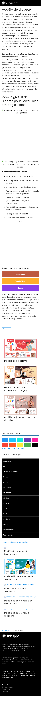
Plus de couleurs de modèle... (13, 449)
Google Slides (20, 281)
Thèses (6, 503)
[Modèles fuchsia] (36, 440)
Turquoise (6, 329)
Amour (5, 466)
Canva (20, 288)
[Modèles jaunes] (21, 445)
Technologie (8, 535)
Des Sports (7, 487)
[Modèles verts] (29, 445)
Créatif (6, 482)
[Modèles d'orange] (14, 445)
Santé (5, 514)
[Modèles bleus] (6, 440)
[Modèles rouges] (6, 445)
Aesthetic (7, 461)
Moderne (6, 519)
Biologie (6, 477)
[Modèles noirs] (36, 445)
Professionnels (8, 530)
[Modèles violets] (29, 440)
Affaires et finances (10, 498)
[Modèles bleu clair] (14, 440)
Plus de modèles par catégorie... (15, 542)
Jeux (5, 508)
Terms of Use (6, 685)
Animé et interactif (10, 471)
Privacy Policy (6, 689)
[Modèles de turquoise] (21, 440)
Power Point (20, 274)
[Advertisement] (20, 135)
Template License (7, 687)
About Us (5, 691)
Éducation (7, 493)
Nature (6, 524)
